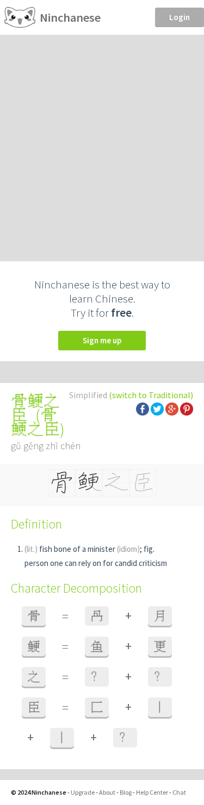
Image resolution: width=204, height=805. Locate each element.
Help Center (152, 792)
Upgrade (83, 792)
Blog (126, 792)
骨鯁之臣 (35, 422)
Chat (179, 792)
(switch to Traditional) (151, 394)
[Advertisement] (102, 142)
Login (179, 17)
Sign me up (102, 340)
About (107, 792)
